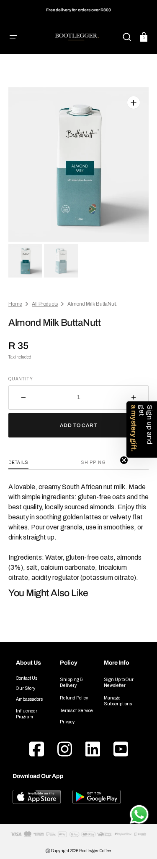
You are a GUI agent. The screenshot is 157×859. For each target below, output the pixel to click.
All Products (45, 304)
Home (15, 304)
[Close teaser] (124, 460)
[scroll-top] (139, 790)
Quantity (20, 379)
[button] (13, 37)
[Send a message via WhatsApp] (139, 814)
